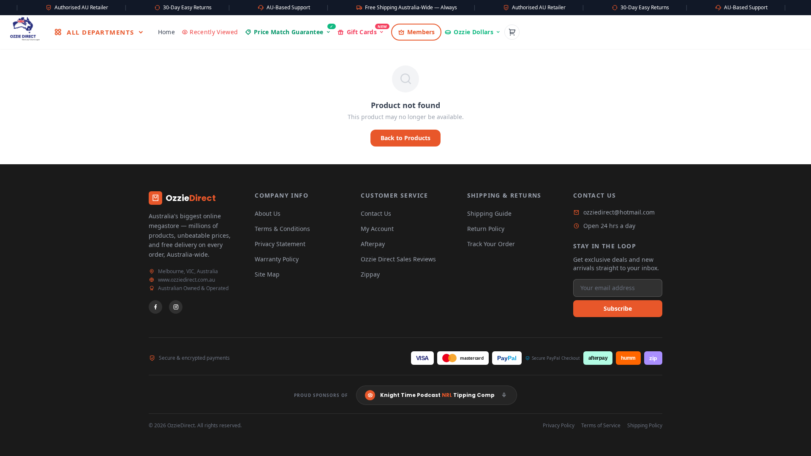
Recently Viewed (214, 32)
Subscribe (618, 308)
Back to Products (405, 138)
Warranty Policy (277, 259)
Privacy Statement (280, 244)
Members (421, 32)
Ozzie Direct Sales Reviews (398, 259)
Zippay (370, 274)
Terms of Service (600, 425)
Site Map (267, 274)
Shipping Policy (644, 425)
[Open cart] (512, 32)
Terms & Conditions (282, 229)
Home (166, 32)
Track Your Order (491, 244)
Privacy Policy (558, 425)
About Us (267, 213)
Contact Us (376, 213)
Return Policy (485, 229)
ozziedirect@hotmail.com (619, 212)
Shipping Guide (489, 213)
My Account (377, 229)
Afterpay (373, 244)
